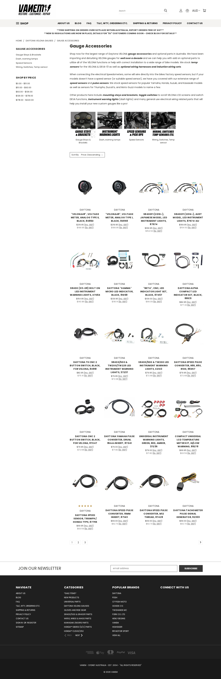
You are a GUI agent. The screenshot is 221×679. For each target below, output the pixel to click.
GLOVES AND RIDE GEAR (75, 610)
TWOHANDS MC (119, 610)
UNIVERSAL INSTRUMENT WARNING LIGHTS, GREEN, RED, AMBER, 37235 (153, 441)
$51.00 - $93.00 (23, 87)
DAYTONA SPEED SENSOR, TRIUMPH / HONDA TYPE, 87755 (85, 519)
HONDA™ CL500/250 (74, 631)
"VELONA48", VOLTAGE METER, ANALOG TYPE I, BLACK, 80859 (119, 217)
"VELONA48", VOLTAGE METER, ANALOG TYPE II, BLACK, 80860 (85, 217)
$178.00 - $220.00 (25, 99)
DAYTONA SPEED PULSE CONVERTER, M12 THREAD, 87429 (154, 514)
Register (31, 622)
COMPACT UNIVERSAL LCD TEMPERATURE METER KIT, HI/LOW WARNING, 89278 (188, 441)
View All (116, 635)
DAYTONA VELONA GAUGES (76, 606)
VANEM (115, 622)
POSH (114, 597)
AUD (195, 11)
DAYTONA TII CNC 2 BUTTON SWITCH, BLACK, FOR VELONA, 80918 (85, 366)
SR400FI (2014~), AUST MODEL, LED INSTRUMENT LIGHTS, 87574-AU (188, 217)
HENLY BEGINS (118, 618)
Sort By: (75, 154)
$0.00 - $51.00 (23, 83)
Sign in (19, 622)
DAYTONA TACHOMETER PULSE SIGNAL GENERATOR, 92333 (188, 514)
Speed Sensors (24, 62)
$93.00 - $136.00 (24, 91)
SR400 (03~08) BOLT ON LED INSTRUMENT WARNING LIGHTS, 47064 (85, 291)
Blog (78, 23)
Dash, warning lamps (27, 58)
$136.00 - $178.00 (24, 95)
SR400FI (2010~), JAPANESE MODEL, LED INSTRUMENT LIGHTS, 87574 (153, 219)
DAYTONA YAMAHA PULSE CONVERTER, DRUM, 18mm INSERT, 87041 (119, 440)
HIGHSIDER (117, 627)
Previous (212, 669)
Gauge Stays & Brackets (28, 54)
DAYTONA (116, 593)
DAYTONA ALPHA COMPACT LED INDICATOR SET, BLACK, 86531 (188, 293)
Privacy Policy (172, 23)
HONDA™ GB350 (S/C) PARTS (78, 627)
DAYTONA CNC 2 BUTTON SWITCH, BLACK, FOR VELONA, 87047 (85, 440)
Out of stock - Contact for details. (188, 413)
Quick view (85, 179)
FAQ (89, 23)
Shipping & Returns (145, 23)
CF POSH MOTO (119, 601)
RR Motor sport (120, 631)
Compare (84, 185)
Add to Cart (85, 191)
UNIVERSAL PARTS (72, 601)
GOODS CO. (117, 606)
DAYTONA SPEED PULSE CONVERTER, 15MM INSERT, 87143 (119, 514)
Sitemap (20, 627)
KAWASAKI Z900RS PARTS (76, 622)
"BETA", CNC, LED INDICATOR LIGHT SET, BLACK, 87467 (153, 291)
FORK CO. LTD (118, 614)
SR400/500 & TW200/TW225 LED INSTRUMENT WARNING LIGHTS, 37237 (119, 367)
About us (64, 23)
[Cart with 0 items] (204, 10)
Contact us (195, 23)
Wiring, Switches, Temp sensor (32, 67)
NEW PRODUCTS (71, 597)
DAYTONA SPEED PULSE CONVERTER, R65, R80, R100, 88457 (188, 366)
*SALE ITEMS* (70, 593)
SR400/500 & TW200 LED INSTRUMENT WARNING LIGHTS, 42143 (153, 366)
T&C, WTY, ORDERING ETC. (112, 23)
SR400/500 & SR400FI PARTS (78, 614)
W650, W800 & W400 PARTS (77, 618)
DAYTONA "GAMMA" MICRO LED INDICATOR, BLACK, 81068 (119, 291)
